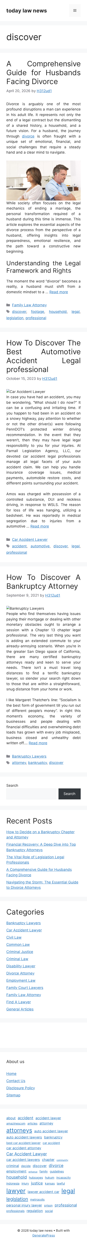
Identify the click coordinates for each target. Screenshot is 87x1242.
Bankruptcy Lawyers (29, 756)
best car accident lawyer (23, 1143)
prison (48, 1205)
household (58, 311)
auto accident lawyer (51, 1131)
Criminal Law (17, 959)
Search (12, 785)
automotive (40, 546)
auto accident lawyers (24, 1137)
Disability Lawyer (20, 966)
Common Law (18, 944)
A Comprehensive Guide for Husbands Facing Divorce (43, 72)
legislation (14, 318)
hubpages (36, 1177)
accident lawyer (48, 1118)
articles (32, 1123)
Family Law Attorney (29, 305)
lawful (61, 1183)
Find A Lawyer (18, 1002)
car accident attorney (23, 1148)
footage (37, 311)
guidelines (57, 1171)
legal (76, 311)
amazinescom (15, 1123)
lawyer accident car (43, 1192)
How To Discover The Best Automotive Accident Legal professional (43, 356)
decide (26, 1166)
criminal (12, 1166)
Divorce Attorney (20, 973)
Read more (58, 292)
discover (19, 311)
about (11, 1118)
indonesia (12, 1183)
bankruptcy (37, 763)
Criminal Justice (19, 952)
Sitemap (13, 1095)
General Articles (20, 1009)
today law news (26, 10)
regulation (35, 1211)
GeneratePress (43, 1235)
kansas (50, 1183)
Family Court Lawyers (24, 988)
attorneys (19, 1130)
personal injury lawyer (24, 1205)
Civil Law (14, 937)
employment (16, 1171)
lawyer (16, 1190)
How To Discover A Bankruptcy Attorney (43, 581)
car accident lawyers (23, 1159)
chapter (48, 1159)
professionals (15, 1211)
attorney (19, 763)
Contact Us (15, 1081)
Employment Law (20, 980)
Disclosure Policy (20, 1088)
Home (11, 1074)
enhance (33, 1171)
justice (37, 1183)
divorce (28, 136)
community (62, 1160)
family (43, 1171)
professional (36, 318)
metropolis (37, 1199)
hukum (49, 1177)
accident (19, 546)
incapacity (63, 1177)
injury (25, 1183)
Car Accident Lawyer (30, 539)
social (49, 1211)
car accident (51, 1143)
